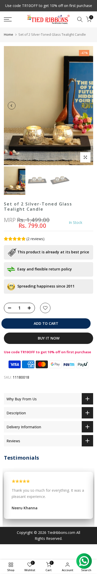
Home (8, 34)
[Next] (85, 105)
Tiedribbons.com (61, 532)
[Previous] (12, 105)
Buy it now (48, 338)
